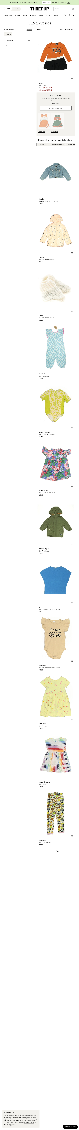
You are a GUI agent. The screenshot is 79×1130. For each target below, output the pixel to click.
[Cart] (74, 15)
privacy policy (11, 1125)
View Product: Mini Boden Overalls (55, 351)
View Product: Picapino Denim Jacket (55, 177)
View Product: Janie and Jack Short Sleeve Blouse (55, 468)
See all (56, 851)
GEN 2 (7, 34)
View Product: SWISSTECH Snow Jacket (55, 235)
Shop (8, 9)
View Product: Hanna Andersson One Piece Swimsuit (55, 410)
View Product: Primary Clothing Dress (55, 760)
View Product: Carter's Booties (55, 293)
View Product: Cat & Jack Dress (55, 701)
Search (57, 9)
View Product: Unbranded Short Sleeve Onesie (55, 643)
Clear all (29, 29)
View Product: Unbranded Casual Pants (55, 818)
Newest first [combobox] (69, 29)
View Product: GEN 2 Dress (55, 62)
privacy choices (29, 1122)
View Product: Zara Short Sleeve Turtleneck (55, 585)
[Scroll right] (71, 144)
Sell (16, 9)
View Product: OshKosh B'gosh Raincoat (55, 526)
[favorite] (72, 79)
